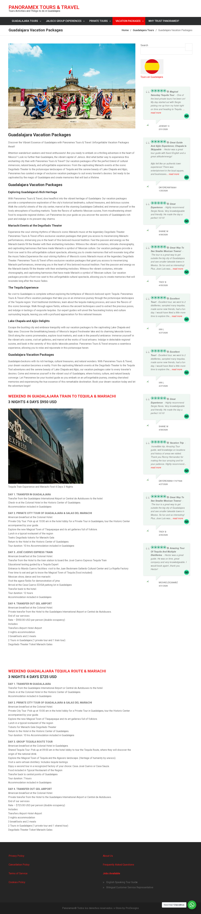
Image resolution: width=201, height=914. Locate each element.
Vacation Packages (128, 20)
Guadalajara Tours (25, 20)
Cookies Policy (17, 882)
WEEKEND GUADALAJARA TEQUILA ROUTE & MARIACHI (57, 671)
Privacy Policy (16, 855)
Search (144, 45)
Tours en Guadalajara (152, 77)
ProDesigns (132, 908)
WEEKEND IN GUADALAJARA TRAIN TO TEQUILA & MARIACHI (62, 396)
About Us (108, 855)
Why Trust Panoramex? (163, 20)
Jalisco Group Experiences (63, 20)
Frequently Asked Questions (118, 864)
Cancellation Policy (19, 864)
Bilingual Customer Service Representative (129, 887)
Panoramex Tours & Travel (44, 7)
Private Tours (98, 20)
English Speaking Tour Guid (121, 882)
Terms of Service (18, 873)
